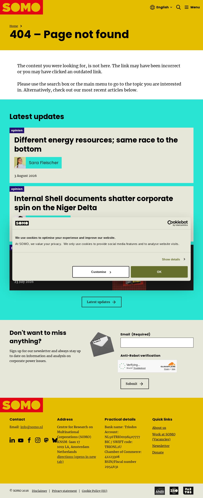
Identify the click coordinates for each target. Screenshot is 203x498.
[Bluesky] (54, 440)
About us (159, 428)
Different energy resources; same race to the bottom (96, 145)
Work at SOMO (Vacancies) (163, 436)
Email (135, 334)
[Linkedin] (12, 440)
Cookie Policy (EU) (94, 491)
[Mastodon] (46, 440)
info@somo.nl (31, 427)
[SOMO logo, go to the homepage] (21, 7)
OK (159, 272)
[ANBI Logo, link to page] (160, 491)
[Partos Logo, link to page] (188, 491)
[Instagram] (37, 440)
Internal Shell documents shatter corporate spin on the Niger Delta (93, 203)
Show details (171, 259)
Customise (98, 272)
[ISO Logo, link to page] (174, 491)
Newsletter (160, 446)
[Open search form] (178, 7)
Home (14, 26)
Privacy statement (64, 491)
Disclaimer (39, 491)
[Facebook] (29, 440)
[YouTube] (20, 440)
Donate (158, 452)
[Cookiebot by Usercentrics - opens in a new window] (170, 223)
